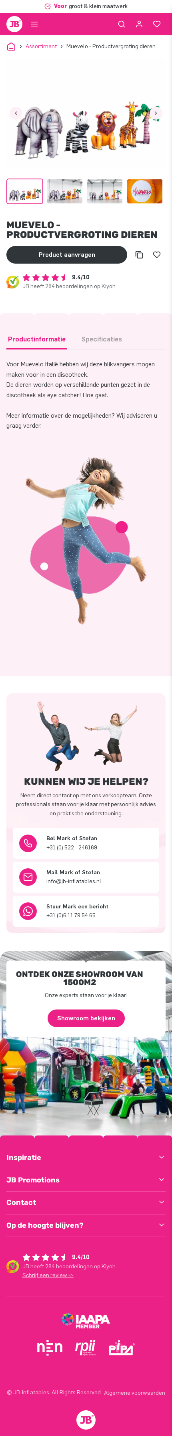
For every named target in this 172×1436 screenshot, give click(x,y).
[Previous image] (16, 113)
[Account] (139, 24)
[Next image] (156, 113)
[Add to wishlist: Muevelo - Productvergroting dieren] (157, 255)
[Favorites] (157, 24)
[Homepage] (14, 24)
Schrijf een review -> (48, 1275)
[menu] (34, 24)
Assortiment (41, 46)
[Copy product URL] (139, 255)
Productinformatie (37, 339)
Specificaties (102, 339)
